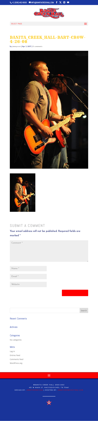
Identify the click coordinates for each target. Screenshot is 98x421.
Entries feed (15, 355)
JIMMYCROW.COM (34, 390)
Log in (12, 351)
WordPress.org (16, 363)
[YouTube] (68, 2)
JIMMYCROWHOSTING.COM (70, 390)
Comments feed (16, 359)
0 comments (37, 46)
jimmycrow (16, 46)
